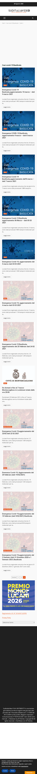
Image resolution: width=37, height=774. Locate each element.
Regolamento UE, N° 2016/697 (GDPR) (14, 613)
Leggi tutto (7, 107)
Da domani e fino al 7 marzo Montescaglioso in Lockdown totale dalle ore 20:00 (18, 375)
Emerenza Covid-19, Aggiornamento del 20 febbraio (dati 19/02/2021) (18, 460)
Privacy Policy (6, 618)
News (5, 85)
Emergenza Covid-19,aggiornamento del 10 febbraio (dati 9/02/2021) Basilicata (18, 501)
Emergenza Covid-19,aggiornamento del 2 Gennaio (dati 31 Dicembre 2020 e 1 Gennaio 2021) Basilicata (18, 543)
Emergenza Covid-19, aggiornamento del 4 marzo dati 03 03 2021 (18, 291)
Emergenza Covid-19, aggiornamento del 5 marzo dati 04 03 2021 (18, 249)
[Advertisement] (18, 43)
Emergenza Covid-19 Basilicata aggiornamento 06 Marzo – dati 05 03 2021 (18, 206)
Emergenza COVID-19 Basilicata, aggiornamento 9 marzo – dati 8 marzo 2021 (18, 121)
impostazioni (24, 766)
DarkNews (19, 721)
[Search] (32, 18)
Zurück (14, 577)
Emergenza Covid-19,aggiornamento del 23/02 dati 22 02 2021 (18, 419)
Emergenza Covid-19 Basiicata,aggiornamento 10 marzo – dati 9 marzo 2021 (18, 77)
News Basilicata (8, 426)
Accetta (5, 771)
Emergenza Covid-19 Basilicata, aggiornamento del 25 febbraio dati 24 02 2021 (18, 332)
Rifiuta (12, 771)
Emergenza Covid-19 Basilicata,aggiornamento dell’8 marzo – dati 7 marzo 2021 (18, 164)
